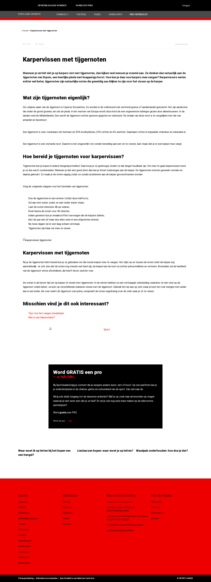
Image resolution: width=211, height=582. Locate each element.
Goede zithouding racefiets (120, 530)
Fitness (22, 524)
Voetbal (81, 14)
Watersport (24, 552)
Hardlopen (115, 14)
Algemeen (23, 502)
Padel (97, 14)
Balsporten (23, 513)
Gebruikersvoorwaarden (46, 578)
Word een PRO (84, 5)
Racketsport (24, 546)
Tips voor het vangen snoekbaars (46, 313)
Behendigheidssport (28, 518)
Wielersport (24, 557)
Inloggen (186, 5)
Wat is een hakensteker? (41, 317)
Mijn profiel (156, 502)
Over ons (155, 507)
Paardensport (25, 540)
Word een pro (59, 421)
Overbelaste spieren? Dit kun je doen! (125, 525)
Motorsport (24, 529)
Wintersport (24, 563)
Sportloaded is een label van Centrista (77, 578)
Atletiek (22, 507)
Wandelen (67, 507)
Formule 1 (63, 14)
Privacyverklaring (26, 578)
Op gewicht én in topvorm (119, 502)
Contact (155, 518)
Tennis (65, 518)
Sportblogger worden (52, 5)
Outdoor (22, 535)
